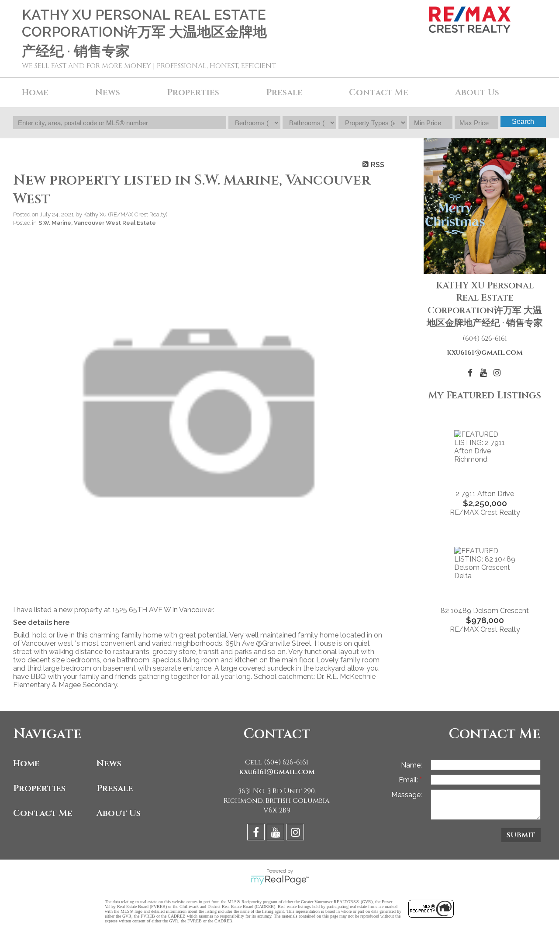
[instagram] (296, 833)
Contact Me (378, 92)
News (109, 763)
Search (523, 121)
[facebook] (257, 833)
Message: (406, 795)
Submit (521, 835)
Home (35, 92)
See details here (41, 622)
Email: (409, 780)
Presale (115, 788)
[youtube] (276, 833)
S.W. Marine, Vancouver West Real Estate (97, 222)
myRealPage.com (279, 880)
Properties (39, 788)
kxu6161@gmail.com (485, 352)
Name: (411, 765)
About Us (477, 92)
